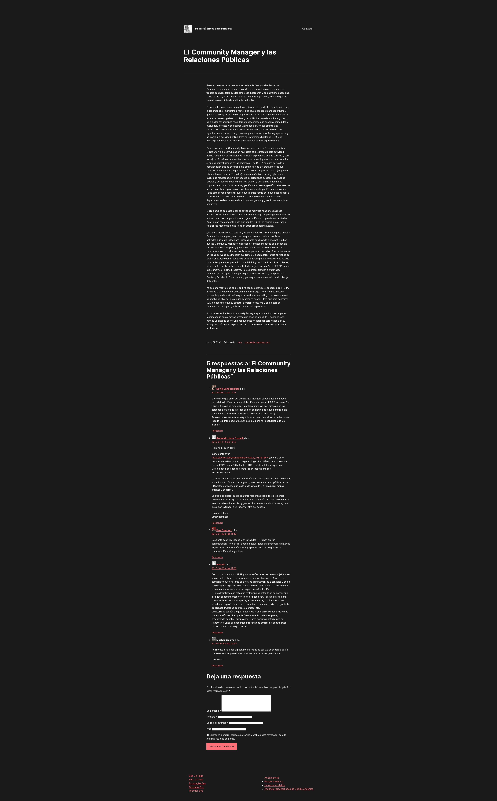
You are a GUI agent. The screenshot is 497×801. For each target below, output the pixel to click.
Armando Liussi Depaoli (230, 438)
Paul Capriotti (224, 530)
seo (240, 342)
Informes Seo (196, 790)
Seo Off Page (196, 779)
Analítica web (271, 777)
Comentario (213, 710)
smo (268, 342)
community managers (255, 342)
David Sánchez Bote (227, 388)
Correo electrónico (217, 722)
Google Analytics (273, 781)
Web (208, 728)
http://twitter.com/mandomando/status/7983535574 (241, 457)
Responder (217, 430)
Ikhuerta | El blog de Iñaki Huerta (213, 28)
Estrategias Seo (197, 783)
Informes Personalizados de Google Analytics (288, 789)
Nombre (211, 716)
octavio (220, 564)
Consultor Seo (196, 787)
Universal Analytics (274, 785)
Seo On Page (196, 775)
